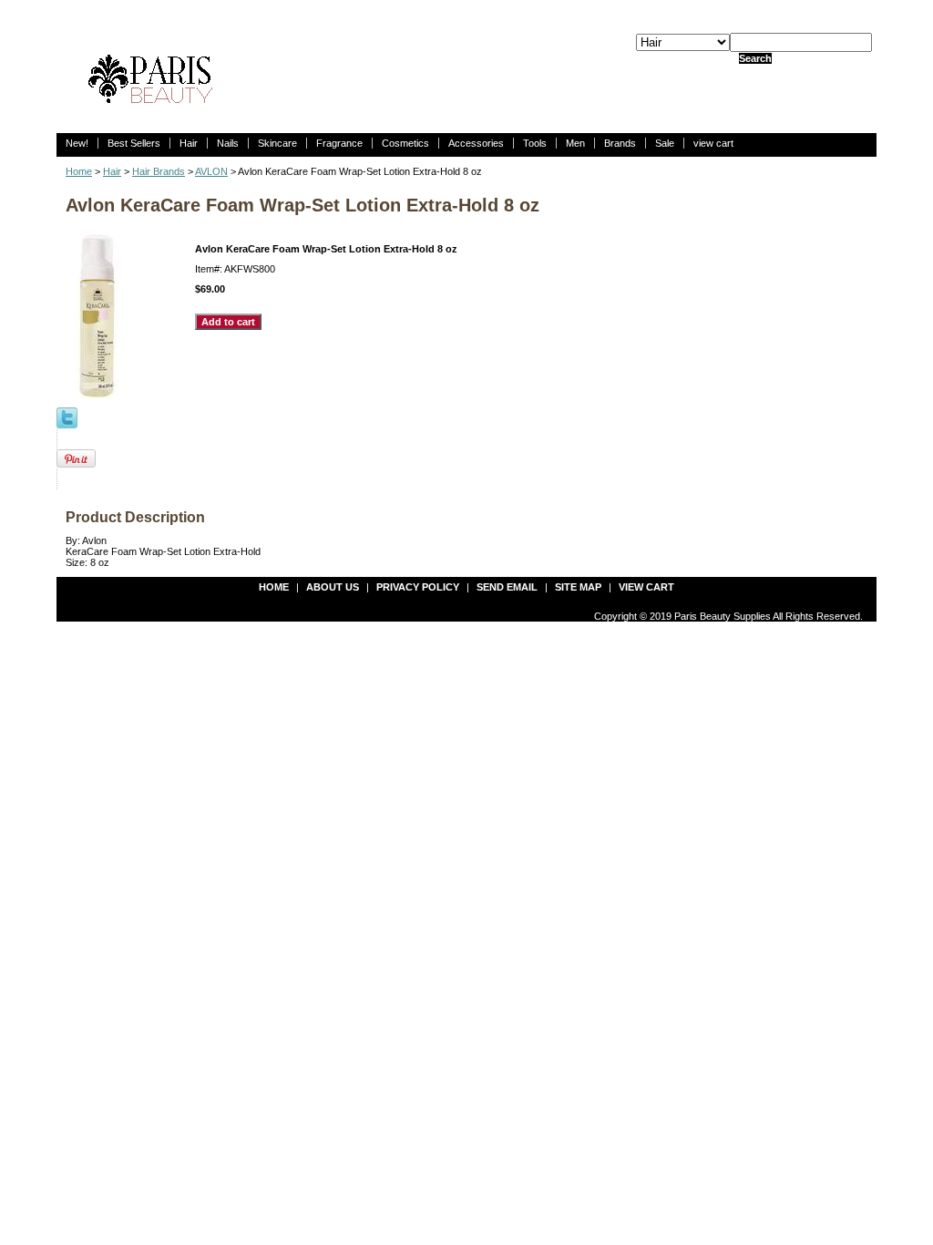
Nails (228, 143)
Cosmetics (405, 143)
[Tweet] (66, 416)
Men (575, 143)
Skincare (277, 143)
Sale (664, 143)
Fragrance (339, 143)
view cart (713, 143)
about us (332, 586)
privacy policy (417, 586)
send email (507, 586)
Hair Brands (158, 171)
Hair (188, 143)
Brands (620, 143)
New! (77, 143)
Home (79, 171)
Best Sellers (134, 143)
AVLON (211, 171)
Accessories (476, 143)
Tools (535, 143)
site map (578, 586)
